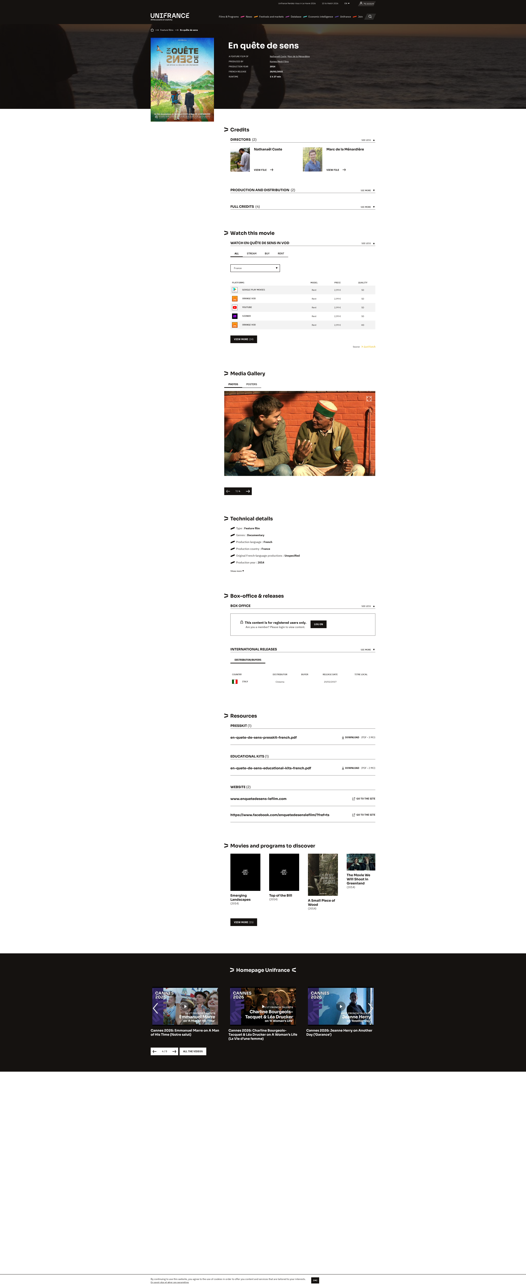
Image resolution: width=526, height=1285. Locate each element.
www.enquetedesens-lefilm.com (258, 799)
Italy (245, 681)
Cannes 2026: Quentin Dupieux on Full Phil (260, 1032)
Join (360, 16)
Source (356, 346)
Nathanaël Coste (278, 56)
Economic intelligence (320, 16)
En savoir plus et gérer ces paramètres (170, 1282)
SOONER (246, 316)
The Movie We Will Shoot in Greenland (358, 879)
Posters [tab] (251, 384)
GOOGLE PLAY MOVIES (253, 289)
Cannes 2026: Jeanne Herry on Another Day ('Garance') (184, 1032)
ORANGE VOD (249, 298)
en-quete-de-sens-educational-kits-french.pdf (270, 768)
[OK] (315, 1280)
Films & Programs (229, 16)
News (249, 16)
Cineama (280, 681)
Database (296, 16)
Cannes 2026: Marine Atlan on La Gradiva (340, 1030)
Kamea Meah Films (279, 61)
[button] (369, 399)
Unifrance (345, 16)
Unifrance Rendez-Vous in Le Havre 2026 (297, 3)
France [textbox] (238, 268)
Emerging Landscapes (240, 897)
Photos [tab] (233, 384)
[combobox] (255, 268)
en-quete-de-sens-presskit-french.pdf (263, 737)
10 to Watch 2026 (330, 3)
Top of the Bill (280, 895)
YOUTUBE (247, 307)
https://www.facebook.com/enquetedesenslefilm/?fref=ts (279, 815)
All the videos (193, 1051)
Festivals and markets (271, 16)
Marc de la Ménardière (299, 56)
